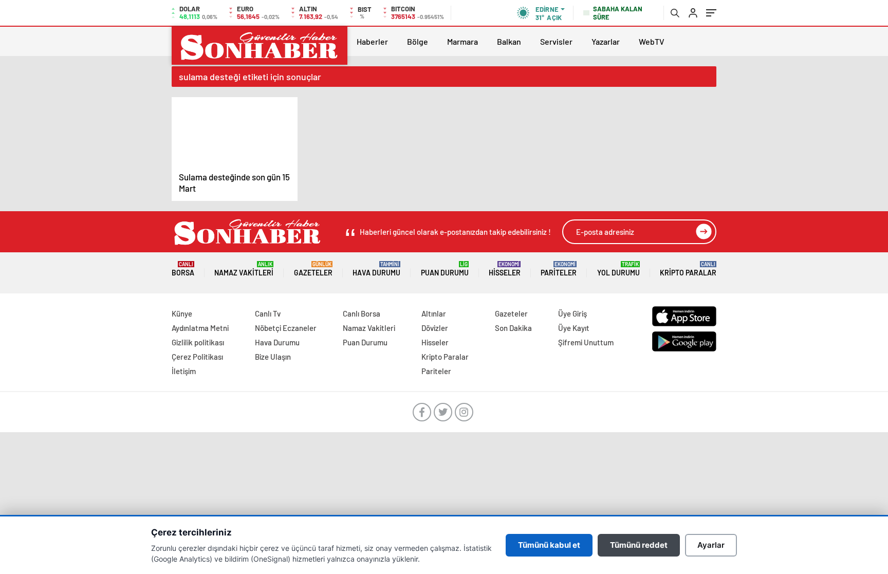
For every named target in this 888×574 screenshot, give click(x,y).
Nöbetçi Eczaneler (286, 327)
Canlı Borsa (361, 313)
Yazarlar (605, 41)
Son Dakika (513, 327)
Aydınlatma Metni (200, 327)
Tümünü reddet (639, 545)
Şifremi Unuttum (586, 342)
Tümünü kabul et (549, 545)
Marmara (462, 41)
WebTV (651, 41)
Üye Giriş (572, 313)
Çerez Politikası (197, 356)
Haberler (372, 41)
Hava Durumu (376, 269)
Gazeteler (313, 269)
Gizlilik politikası (198, 342)
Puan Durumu (445, 269)
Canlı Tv (268, 313)
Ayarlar (711, 545)
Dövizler (434, 327)
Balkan (509, 41)
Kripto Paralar (688, 269)
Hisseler (505, 269)
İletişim (184, 371)
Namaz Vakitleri (243, 269)
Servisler (556, 41)
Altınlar (433, 313)
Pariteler (559, 269)
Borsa (183, 269)
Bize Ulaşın (273, 356)
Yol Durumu (618, 269)
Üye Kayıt (573, 327)
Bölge (417, 41)
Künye (182, 313)
